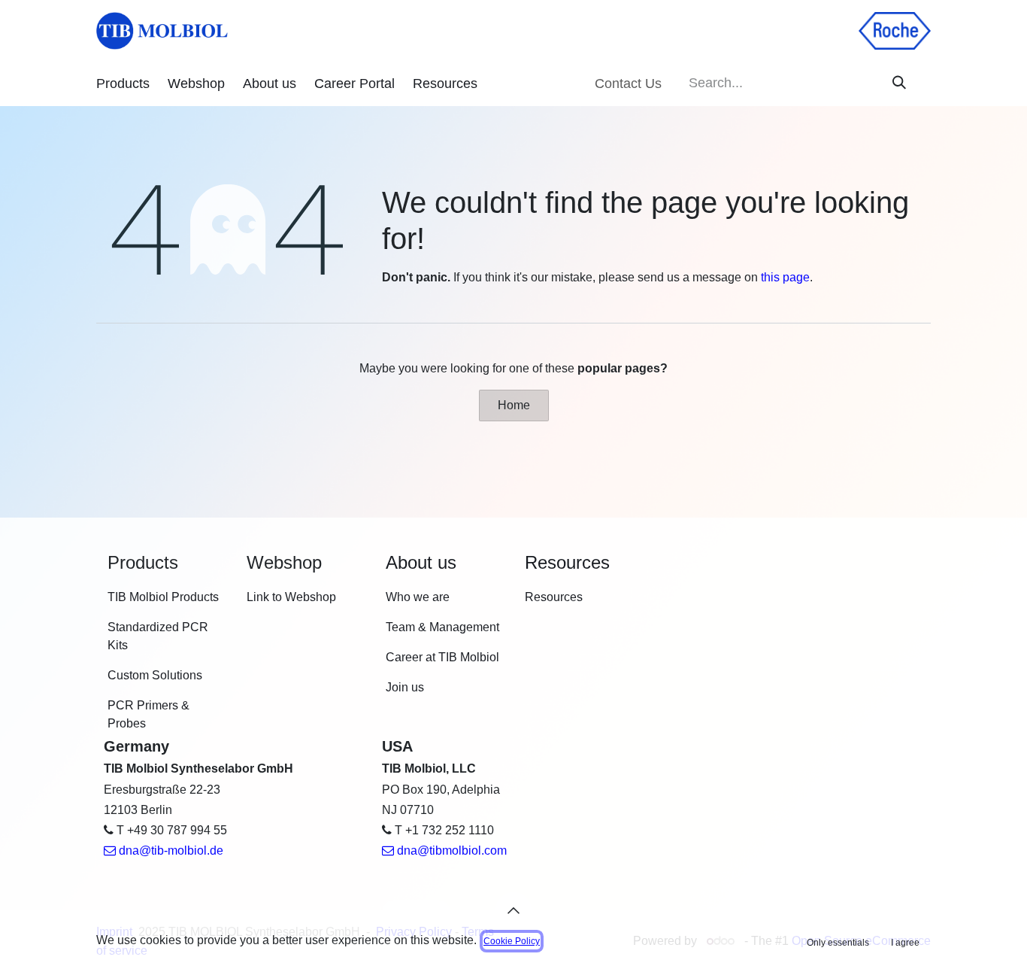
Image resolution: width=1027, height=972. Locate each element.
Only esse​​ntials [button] (838, 942)
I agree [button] (905, 942)
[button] (513, 910)
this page (785, 277)
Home (514, 405)
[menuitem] (123, 84)
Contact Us (628, 83)
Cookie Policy (511, 941)
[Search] (899, 83)
